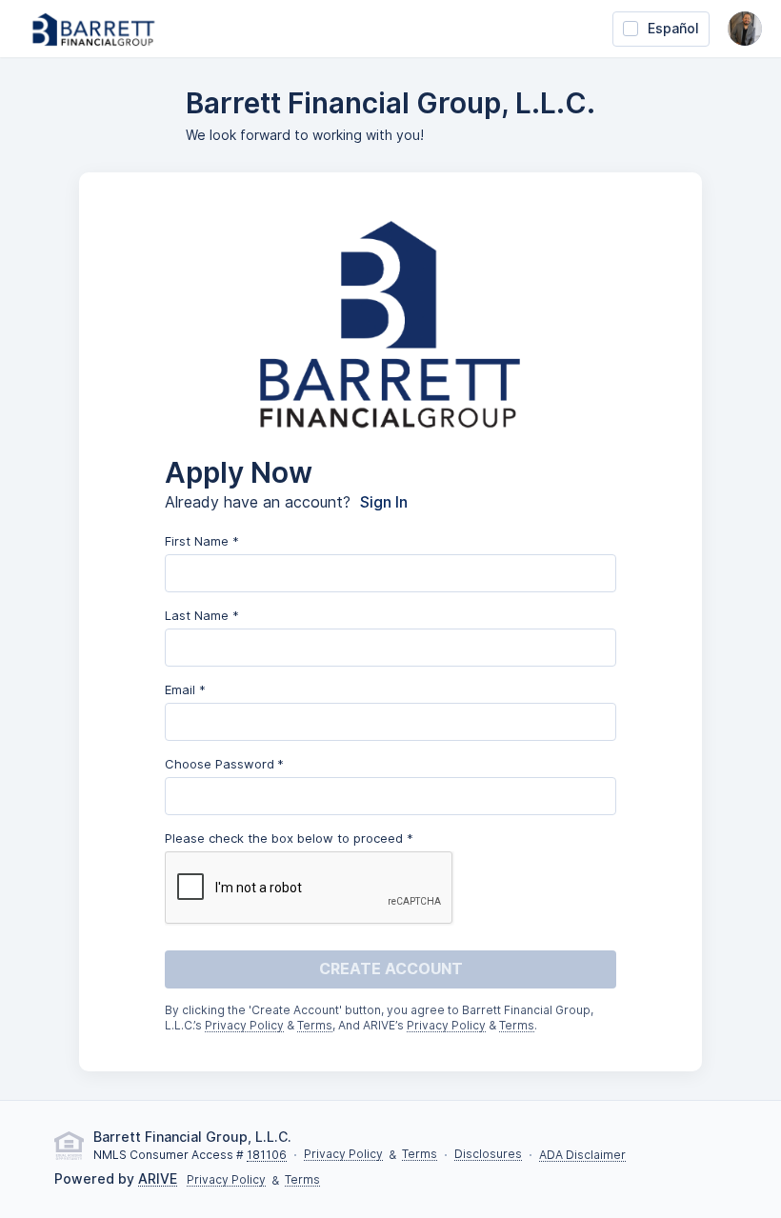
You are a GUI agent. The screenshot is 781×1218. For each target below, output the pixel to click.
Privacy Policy (244, 1026)
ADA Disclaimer (582, 1155)
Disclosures (488, 1154)
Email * (185, 689)
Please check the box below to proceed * (289, 838)
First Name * (202, 541)
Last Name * (202, 615)
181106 (267, 1155)
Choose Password (219, 763)
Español (673, 28)
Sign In (384, 502)
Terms (314, 1026)
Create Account (391, 969)
